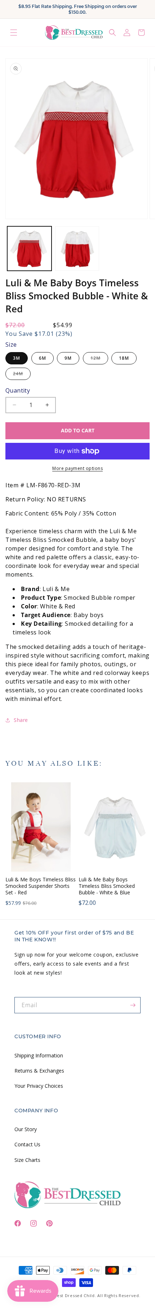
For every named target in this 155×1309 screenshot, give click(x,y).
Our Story (25, 1129)
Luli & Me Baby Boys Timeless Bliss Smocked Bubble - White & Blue (107, 886)
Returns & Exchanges (39, 1070)
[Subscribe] (133, 1005)
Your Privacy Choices (38, 1085)
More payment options (77, 468)
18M (124, 358)
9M (68, 358)
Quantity (17, 390)
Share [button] (21, 719)
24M (22, 375)
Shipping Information (38, 1055)
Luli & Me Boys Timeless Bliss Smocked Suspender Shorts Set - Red (40, 886)
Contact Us (27, 1144)
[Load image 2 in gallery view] (77, 248)
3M (16, 358)
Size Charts (27, 1159)
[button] (13, 32)
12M (99, 359)
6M (42, 358)
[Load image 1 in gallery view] (29, 248)
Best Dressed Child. (75, 1295)
